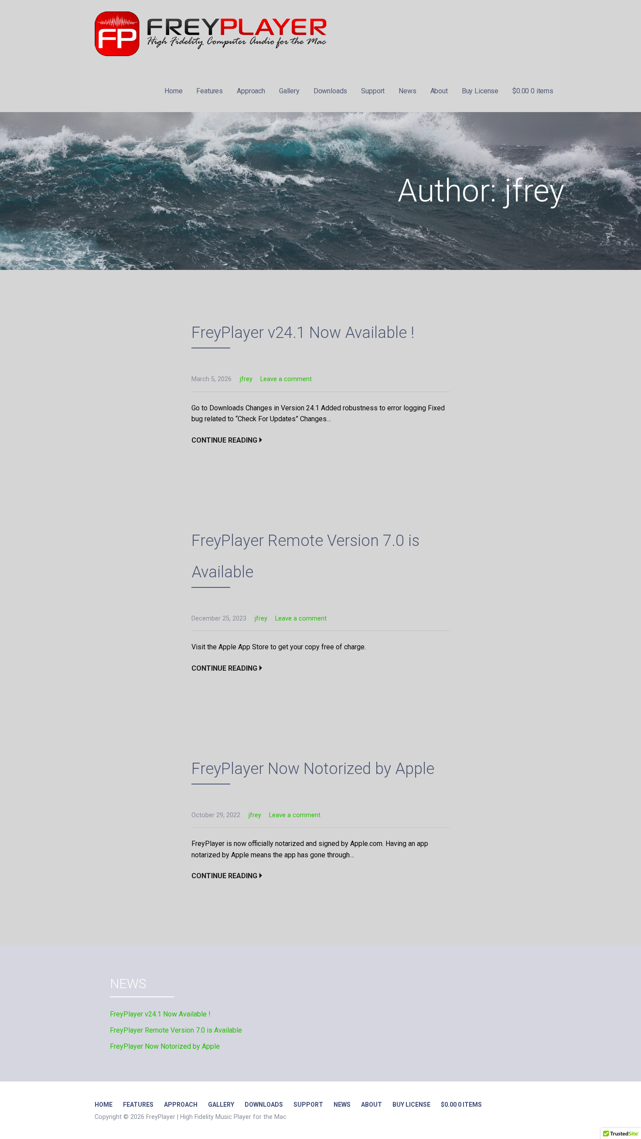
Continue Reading (224, 440)
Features (209, 91)
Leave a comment (286, 379)
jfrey (246, 379)
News (407, 91)
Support (373, 91)
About (439, 91)
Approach (251, 91)
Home (173, 91)
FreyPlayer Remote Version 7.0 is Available (176, 1030)
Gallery (289, 91)
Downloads (331, 91)
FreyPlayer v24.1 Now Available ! (302, 333)
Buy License (480, 91)
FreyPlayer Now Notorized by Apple (312, 769)
